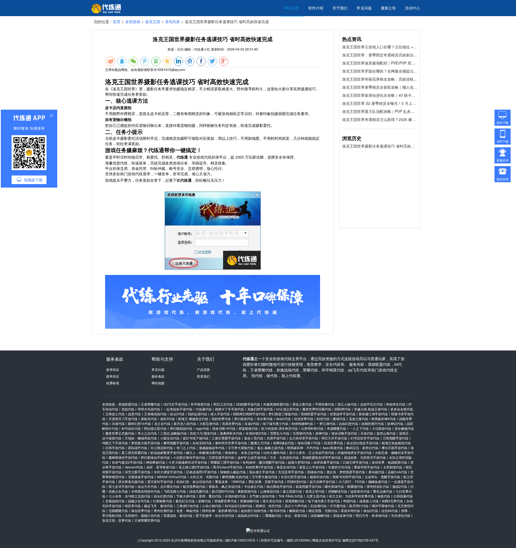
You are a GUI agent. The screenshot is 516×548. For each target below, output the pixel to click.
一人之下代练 (359, 428)
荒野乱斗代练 (279, 433)
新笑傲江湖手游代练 (373, 413)
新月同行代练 (358, 505)
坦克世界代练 (303, 418)
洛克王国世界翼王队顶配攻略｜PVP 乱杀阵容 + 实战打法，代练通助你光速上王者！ (379, 111)
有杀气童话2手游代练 (127, 462)
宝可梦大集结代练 (265, 476)
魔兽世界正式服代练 (119, 433)
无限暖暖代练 (118, 510)
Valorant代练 (134, 467)
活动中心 (412, 7)
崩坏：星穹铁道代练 (160, 467)
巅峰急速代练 (378, 481)
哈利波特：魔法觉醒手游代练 (264, 462)
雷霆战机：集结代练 (177, 515)
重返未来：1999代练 (230, 481)
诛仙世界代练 (140, 510)
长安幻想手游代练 (294, 476)
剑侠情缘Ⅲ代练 (302, 423)
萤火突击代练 (272, 501)
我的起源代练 (197, 413)
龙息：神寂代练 (187, 510)
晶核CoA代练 (397, 472)
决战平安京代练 (371, 404)
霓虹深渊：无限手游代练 (266, 481)
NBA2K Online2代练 (172, 476)
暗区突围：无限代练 (323, 510)
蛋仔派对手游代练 (160, 481)
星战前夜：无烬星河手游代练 (365, 457)
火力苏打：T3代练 (352, 481)
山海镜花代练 (270, 491)
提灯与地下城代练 (196, 438)
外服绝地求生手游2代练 (355, 452)
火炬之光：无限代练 (204, 476)
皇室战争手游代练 (343, 413)
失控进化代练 (400, 515)
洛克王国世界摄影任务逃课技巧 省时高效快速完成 (379, 146)
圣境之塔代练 (315, 491)
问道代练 (118, 423)
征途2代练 (252, 423)
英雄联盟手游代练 (314, 413)
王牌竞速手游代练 (221, 457)
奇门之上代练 (186, 447)
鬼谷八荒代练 (253, 438)
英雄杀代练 (315, 472)
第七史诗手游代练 (121, 486)
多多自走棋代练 (401, 409)
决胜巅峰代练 (320, 515)
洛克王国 (152, 21)
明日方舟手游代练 (334, 438)
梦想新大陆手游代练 (145, 442)
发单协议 (112, 369)
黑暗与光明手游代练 (346, 476)
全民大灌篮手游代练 (168, 472)
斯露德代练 (355, 486)
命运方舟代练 (147, 486)
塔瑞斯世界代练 (225, 501)
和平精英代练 (200, 404)
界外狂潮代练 (163, 510)
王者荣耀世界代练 (147, 520)
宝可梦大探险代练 (241, 447)
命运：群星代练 (296, 515)
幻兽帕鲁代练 (162, 501)
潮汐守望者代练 (383, 505)
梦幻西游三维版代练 (283, 413)
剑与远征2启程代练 (238, 505)
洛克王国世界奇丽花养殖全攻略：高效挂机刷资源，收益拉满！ (379, 79)
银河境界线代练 (194, 486)
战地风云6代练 (248, 515)
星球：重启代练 (210, 496)
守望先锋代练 (324, 404)
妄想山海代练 (386, 433)
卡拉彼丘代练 (253, 486)
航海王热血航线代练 (396, 442)
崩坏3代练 (167, 418)
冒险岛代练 (149, 418)
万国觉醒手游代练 (395, 438)
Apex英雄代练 (332, 447)
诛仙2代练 (370, 510)
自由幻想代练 (348, 423)
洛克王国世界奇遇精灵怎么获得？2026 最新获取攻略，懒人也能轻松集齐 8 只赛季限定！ (379, 119)
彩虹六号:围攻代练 (203, 433)
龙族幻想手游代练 (260, 409)
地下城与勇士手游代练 (324, 501)
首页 (116, 21)
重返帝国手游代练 (367, 467)
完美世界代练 (231, 423)
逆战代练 (127, 409)
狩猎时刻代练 (296, 481)
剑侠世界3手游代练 (259, 467)
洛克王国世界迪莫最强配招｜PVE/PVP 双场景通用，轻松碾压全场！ (379, 63)
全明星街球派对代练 (145, 491)
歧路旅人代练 (369, 501)
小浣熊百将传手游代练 (189, 457)
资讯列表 (172, 21)
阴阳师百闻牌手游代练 (249, 413)
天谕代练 (366, 433)
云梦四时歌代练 (312, 428)
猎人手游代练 (220, 413)
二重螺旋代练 (271, 515)
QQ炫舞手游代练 (248, 404)
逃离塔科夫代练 (231, 433)
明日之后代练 (223, 404)
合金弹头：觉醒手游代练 (382, 476)
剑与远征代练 (131, 428)
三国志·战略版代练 (173, 433)
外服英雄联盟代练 (276, 404)
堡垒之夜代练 (302, 404)
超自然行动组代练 (254, 510)
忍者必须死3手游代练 (201, 472)
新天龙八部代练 (185, 423)
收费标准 (112, 383)
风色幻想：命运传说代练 (194, 481)
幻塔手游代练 (115, 447)
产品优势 (203, 369)
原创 (180, 49)
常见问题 (364, 7)
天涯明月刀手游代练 (123, 418)
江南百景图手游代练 (226, 438)
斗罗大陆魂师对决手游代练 (188, 462)
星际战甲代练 (137, 447)
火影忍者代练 (209, 423)
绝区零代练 (133, 505)
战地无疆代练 (199, 491)
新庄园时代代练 (223, 491)
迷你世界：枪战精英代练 (389, 462)
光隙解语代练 (337, 491)
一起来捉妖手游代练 (177, 409)
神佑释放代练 (155, 462)
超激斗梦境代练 (299, 462)
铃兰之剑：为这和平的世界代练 (351, 496)
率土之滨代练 (147, 433)
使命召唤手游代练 (344, 433)
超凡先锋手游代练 (322, 481)
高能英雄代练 (247, 491)
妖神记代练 (395, 423)
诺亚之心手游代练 (312, 467)
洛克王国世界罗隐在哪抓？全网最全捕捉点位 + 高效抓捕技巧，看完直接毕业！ (379, 71)
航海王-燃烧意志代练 (193, 418)
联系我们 (203, 376)
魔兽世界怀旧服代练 (316, 409)
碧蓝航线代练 (248, 428)
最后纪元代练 (185, 501)
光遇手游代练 (276, 438)
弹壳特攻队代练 (378, 486)
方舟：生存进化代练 (284, 457)
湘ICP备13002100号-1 (241, 540)
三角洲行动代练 (187, 505)
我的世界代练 (221, 418)
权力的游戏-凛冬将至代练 (279, 428)
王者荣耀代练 (150, 404)
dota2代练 (283, 418)
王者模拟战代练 (155, 413)
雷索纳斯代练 (249, 501)
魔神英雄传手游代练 (123, 457)
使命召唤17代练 (309, 442)
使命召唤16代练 (223, 428)
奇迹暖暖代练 (336, 428)
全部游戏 (132, 21)
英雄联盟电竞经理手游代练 (321, 457)
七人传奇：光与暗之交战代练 (129, 496)
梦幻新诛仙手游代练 (155, 457)
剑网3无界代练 (392, 501)
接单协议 (112, 376)
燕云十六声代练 (296, 505)
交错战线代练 (115, 501)
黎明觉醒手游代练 (176, 442)
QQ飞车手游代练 (175, 404)
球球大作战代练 (149, 409)
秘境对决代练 (319, 476)
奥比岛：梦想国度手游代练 (346, 472)
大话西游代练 (381, 428)
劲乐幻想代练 (163, 496)
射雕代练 (204, 501)
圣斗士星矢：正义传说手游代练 (311, 452)
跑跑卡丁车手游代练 (229, 409)
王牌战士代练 (115, 413)
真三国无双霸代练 (134, 452)
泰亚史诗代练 (286, 467)
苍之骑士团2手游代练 (194, 467)
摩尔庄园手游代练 (394, 447)
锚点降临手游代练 (279, 486)
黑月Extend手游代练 (227, 467)
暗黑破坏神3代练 (383, 418)
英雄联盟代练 (128, 404)
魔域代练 (339, 418)
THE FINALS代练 (290, 496)
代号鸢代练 (338, 505)
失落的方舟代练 (339, 467)
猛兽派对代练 (360, 491)
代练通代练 (204, 409)
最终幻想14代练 (139, 423)
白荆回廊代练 (403, 496)
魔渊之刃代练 (260, 442)
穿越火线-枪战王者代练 (370, 409)
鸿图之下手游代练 (115, 442)
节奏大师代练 (186, 496)
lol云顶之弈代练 (287, 409)
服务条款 (158, 376)
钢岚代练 (383, 496)
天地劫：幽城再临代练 (141, 438)
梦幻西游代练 (243, 418)
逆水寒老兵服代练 (131, 481)
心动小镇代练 (211, 505)
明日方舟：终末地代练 (372, 515)
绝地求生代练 (395, 404)
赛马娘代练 (376, 472)
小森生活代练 (170, 438)
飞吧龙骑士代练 (174, 491)
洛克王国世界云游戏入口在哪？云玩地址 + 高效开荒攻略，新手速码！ (379, 46)
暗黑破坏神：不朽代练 (303, 447)
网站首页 (291, 7)
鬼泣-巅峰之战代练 (270, 447)
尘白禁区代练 (170, 486)
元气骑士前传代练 (262, 496)
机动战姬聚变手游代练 (166, 452)
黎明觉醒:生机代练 (235, 476)
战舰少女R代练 (139, 501)
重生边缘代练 (382, 491)
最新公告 (388, 7)
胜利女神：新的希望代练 (220, 510)
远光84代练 (389, 510)
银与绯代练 (278, 510)
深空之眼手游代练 (137, 472)
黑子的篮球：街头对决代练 (215, 515)
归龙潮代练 (318, 505)
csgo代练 (202, 428)
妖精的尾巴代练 (372, 423)
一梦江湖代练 (326, 423)
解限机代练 (297, 510)
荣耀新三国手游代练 (224, 462)
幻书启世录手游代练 (364, 438)
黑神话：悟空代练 (268, 505)
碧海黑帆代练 (294, 501)
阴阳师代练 (343, 409)
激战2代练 (399, 486)
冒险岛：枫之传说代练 (225, 486)
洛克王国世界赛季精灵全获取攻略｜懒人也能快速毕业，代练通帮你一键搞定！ (379, 87)
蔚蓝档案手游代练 (308, 486)
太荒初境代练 (392, 467)
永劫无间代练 (202, 442)
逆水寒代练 (265, 418)
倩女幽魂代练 (404, 428)
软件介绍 (315, 7)
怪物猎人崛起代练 (233, 472)
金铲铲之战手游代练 (252, 457)
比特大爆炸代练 (274, 452)
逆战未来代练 (342, 515)
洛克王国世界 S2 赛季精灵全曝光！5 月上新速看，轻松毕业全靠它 (379, 103)
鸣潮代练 (349, 501)
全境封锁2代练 (256, 433)
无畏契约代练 (302, 433)
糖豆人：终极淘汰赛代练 (203, 452)
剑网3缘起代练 (283, 442)
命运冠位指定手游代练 (362, 442)
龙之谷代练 (162, 423)
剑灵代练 (323, 418)
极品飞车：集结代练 (158, 505)
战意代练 (134, 413)
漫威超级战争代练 (212, 447)
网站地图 (158, 383)
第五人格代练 (347, 404)
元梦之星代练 (316, 496)
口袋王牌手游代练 (355, 462)
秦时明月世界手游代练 (231, 442)
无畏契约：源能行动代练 (142, 515)
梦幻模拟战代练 (181, 428)
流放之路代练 (358, 418)
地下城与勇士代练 (275, 423)
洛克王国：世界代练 (116, 520)
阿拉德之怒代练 (155, 428)
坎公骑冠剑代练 (161, 447)
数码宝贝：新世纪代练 (362, 447)
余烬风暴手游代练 (326, 462)
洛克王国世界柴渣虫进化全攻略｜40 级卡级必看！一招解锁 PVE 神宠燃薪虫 (379, 95)
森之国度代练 (292, 491)
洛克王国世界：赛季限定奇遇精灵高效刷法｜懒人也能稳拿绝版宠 (379, 55)
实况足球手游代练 (291, 472)
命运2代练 (177, 413)
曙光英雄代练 (334, 486)
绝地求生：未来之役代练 (242, 452)
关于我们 (339, 7)
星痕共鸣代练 (350, 510)
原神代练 (321, 433)
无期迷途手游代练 (141, 476)
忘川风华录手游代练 (303, 438)
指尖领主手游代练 (262, 472)
